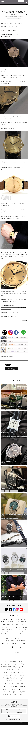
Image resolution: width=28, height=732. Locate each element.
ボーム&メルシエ (8, 694)
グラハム (21, 694)
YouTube (16, 624)
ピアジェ (22, 681)
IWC (4, 621)
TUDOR (13, 624)
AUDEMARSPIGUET (6, 619)
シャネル (15, 629)
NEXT (25, 375)
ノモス (17, 683)
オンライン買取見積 (7, 712)
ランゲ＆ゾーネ (22, 640)
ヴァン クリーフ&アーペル (9, 663)
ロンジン (20, 680)
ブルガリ (12, 640)
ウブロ (25, 600)
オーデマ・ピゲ (13, 627)
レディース (15, 686)
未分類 (19, 695)
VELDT (9, 695)
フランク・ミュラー (10, 688)
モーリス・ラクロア (6, 664)
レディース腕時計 (20, 663)
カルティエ (21, 627)
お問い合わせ (20, 709)
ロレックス (6, 643)
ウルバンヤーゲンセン (7, 689)
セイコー (19, 631)
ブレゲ (16, 640)
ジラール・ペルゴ (22, 664)
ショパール (23, 689)
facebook (10, 719)
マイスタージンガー (22, 670)
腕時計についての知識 (7, 666)
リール (16, 16)
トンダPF (15, 518)
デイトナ (9, 635)
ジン (10, 691)
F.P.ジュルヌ (16, 689)
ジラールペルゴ (5, 670)
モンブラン (7, 692)
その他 (14, 695)
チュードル (24, 633)
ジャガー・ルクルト (7, 675)
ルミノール (12, 409)
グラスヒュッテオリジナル (17, 667)
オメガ (22, 672)
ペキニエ (23, 683)
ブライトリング (20, 677)
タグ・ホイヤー (15, 678)
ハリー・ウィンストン (6, 686)
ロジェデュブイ (13, 670)
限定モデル (17, 409)
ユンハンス (16, 681)
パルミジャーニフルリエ (10, 669)
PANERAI (3, 409)
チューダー (19, 633)
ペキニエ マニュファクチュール (10, 661)
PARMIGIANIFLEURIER (5, 518)
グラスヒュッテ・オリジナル (9, 683)
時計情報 (19, 18)
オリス (21, 692)
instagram (15, 719)
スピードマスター (13, 631)
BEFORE (3, 375)
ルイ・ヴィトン (15, 692)
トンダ (12, 518)
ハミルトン (15, 694)
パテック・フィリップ (9, 638)
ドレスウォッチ (13, 436)
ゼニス (23, 631)
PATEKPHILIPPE (23, 621)
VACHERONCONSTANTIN (9, 16)
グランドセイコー (9, 629)
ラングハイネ (8, 667)
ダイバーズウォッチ (12, 633)
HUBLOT (3, 600)
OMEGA (7, 600)
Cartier (21, 619)
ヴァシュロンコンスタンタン (12, 18)
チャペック (21, 661)
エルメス (14, 666)
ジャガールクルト (21, 629)
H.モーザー (15, 691)
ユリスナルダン (22, 691)
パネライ (8, 409)
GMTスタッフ (24, 320)
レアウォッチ (21, 16)
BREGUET (12, 619)
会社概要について (20, 712)
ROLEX (11, 600)
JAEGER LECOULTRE (10, 621)
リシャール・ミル (22, 686)
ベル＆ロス (19, 688)
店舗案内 (7, 709)
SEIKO (8, 624)
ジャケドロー (19, 669)
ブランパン (7, 640)
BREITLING (17, 619)
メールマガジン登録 (15, 652)
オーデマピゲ (6, 627)
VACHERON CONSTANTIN (18, 600)
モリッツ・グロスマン (8, 681)
